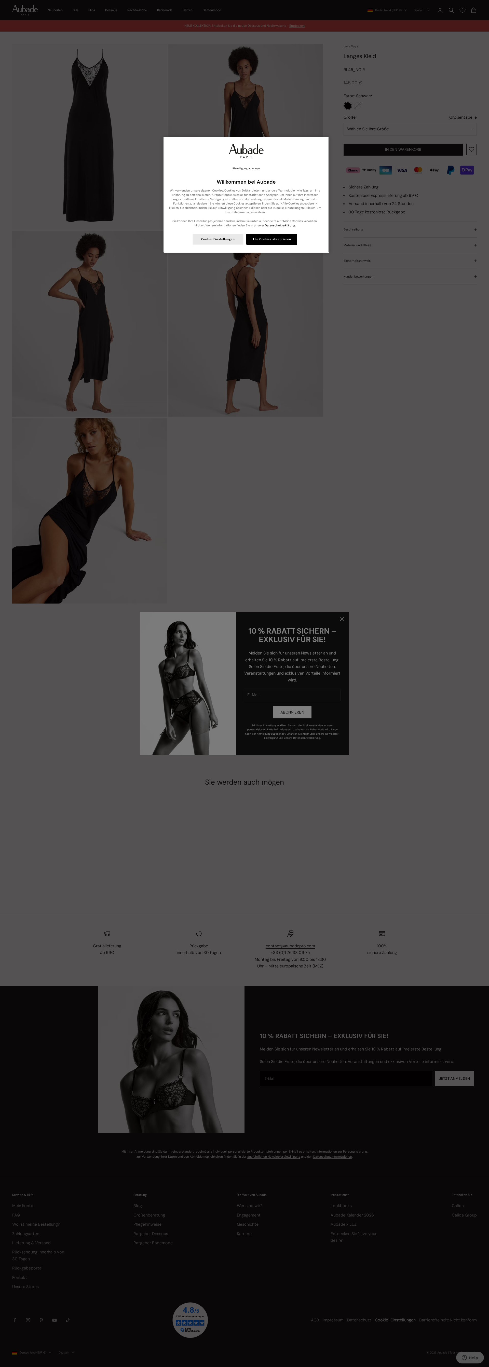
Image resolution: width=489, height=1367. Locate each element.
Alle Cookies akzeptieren (271, 239)
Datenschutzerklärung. (280, 225)
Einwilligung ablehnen (246, 168)
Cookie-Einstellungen (218, 239)
